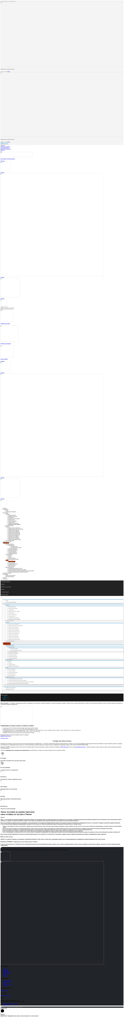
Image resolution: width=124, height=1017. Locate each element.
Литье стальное (11, 562)
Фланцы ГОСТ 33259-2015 (14, 527)
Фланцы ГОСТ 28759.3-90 (14, 533)
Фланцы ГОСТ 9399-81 (13, 535)
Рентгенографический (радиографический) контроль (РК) (21, 570)
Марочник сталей (7, 541)
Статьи (5, 974)
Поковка (7, 513)
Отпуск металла (11, 558)
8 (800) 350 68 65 (64, 747)
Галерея (5, 577)
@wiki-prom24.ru (6, 736)
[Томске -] (3, 145)
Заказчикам (5, 574)
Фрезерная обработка (13, 549)
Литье (7, 560)
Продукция (5, 512)
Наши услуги (6, 542)
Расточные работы (12, 551)
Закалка (10, 556)
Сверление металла (12, 552)
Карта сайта (6, 1004)
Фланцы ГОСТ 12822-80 (13, 531)
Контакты (5, 578)
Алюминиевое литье (12, 563)
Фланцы (7, 526)
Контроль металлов (7, 984)
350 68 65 (4, 143)
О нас (7, 510)
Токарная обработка (12, 548)
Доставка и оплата (7, 573)
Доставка (5, 985)
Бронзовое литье (12, 564)
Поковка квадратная (12, 516)
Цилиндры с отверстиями (14, 518)
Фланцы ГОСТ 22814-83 (13, 538)
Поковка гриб (11, 519)
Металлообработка (10, 544)
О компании (6, 509)
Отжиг (9, 555)
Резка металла (11, 545)
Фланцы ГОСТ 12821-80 (13, 530)
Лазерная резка (14, 546)
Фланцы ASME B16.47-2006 (14, 539)
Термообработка (9, 554)
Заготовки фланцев (10, 540)
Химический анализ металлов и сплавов (17, 569)
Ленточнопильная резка (16, 547)
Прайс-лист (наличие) (5, 146)
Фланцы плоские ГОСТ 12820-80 (15, 529)
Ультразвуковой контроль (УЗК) (15, 568)
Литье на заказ (11, 566)
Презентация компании (6, 148)
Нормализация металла (13, 559)
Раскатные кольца (10, 525)
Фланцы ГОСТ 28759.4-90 (14, 534)
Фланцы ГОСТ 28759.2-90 (14, 532)
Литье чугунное (11, 561)
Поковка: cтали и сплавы (6, 586)
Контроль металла (10, 567)
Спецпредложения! (5, 147)
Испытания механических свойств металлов (18, 571)
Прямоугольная (11, 522)
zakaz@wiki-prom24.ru (8, 309)
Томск (8, 71)
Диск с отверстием (12, 520)
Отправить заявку (4, 738)
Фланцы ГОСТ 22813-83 (13, 537)
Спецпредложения (10, 576)
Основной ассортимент (13, 523)
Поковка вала (11, 517)
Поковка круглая (12, 515)
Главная (5, 508)
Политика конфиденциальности (10, 1003)
